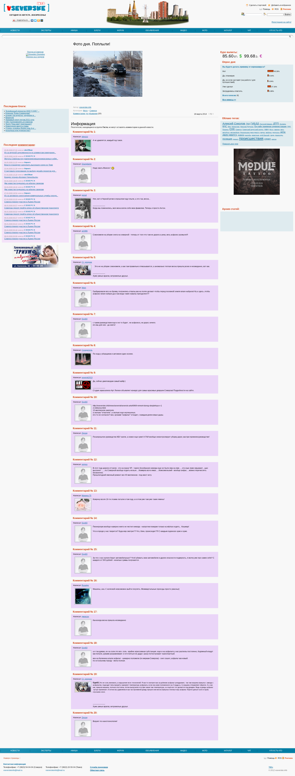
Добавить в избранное (281, 5)
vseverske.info (85, 107)
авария (276, 129)
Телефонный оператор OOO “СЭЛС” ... (22, 111)
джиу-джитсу (229, 135)
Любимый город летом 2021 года (20, 120)
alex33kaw (28, 150)
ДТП (276, 123)
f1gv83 (84, 319)
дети (282, 132)
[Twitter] (35, 20)
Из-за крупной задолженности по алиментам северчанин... (30, 153)
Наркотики (235, 126)
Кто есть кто (275, 30)
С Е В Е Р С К (29, 156)
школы (274, 139)
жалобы (248, 135)
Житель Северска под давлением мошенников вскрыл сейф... (31, 159)
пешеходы (279, 135)
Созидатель (87, 350)
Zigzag (84, 433)
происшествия (251, 138)
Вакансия (10, 118)
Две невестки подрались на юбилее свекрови (24, 183)
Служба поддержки (99, 767)
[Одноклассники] (38, 20)
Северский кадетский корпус (252, 129)
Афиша (74, 30)
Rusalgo (85, 585)
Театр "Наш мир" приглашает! (19, 124)
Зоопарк (283, 124)
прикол (235, 139)
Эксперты (46, 30)
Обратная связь (97, 770)
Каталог (228, 30)
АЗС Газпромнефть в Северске (19, 122)
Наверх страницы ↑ (12, 758)
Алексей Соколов (233, 123)
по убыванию (92, 114)
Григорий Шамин (266, 124)
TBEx (271, 767)
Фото (204, 30)
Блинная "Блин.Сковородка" (18, 113)
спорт (267, 139)
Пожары (225, 129)
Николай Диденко (246, 126)
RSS (277, 9)
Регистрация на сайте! (281, 22)
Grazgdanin (87, 164)
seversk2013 (87, 377)
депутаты (275, 132)
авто (282, 129)
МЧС (224, 126)
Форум (120, 30)
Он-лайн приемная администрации (270, 126)
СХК (232, 129)
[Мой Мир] (41, 20)
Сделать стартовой (257, 5)
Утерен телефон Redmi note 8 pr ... (21, 128)
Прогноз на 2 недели (35, 57)
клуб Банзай (264, 135)
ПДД (289, 126)
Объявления (152, 30)
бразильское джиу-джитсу (250, 132)
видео (262, 132)
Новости (15, 30)
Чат (249, 30)
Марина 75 (86, 496)
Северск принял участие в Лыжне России (22, 202)
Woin (84, 288)
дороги (241, 135)
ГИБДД (255, 123)
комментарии (26, 145)
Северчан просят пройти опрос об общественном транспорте (31, 208)
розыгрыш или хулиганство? (18, 130)
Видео (183, 30)
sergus (84, 464)
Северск (93, 111)
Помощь (266, 9)
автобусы (225, 132)
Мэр (229, 126)
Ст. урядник (87, 262)
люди (272, 135)
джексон (85, 617)
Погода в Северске (35, 52)
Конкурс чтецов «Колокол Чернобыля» (21, 177)
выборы (268, 132)
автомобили (234, 132)
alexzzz (85, 137)
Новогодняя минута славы (17, 126)
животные (255, 135)
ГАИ (248, 124)
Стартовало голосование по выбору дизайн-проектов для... (30, 171)
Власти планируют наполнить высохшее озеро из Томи (28, 165)
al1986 (85, 231)
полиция (227, 139)
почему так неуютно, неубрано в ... (21, 115)
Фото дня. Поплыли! (91, 44)
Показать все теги (230, 144)
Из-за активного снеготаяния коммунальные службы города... (31, 196)
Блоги (97, 30)
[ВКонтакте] (32, 20)
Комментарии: (79, 114)
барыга (27, 162)
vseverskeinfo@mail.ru (12, 770)
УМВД (266, 129)
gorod (84, 195)
